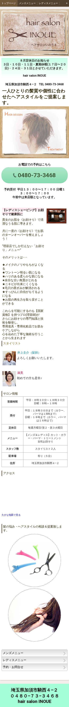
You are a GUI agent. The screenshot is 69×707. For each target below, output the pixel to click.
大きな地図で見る (11, 514)
